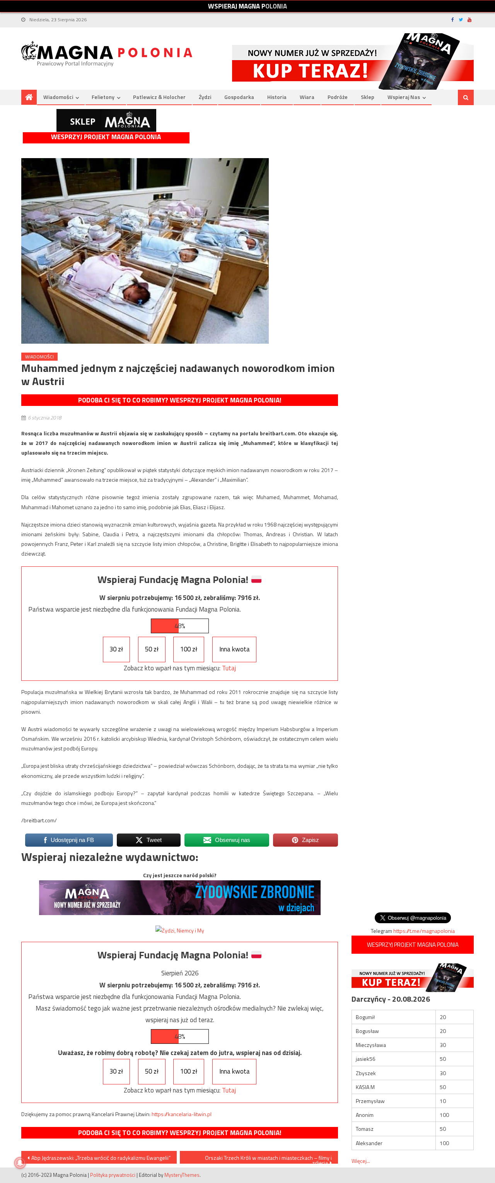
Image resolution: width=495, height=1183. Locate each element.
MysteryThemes (182, 1175)
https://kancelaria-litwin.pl (182, 1114)
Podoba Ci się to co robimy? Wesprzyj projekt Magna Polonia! (179, 400)
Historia (277, 97)
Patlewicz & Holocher (159, 97)
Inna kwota (234, 649)
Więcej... (361, 1161)
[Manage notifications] (20, 1163)
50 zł (152, 649)
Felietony (103, 97)
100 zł (188, 649)
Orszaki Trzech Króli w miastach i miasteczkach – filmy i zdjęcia (268, 1159)
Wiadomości (58, 97)
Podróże (338, 97)
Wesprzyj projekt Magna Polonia (106, 137)
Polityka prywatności (112, 1175)
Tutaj (229, 668)
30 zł (116, 649)
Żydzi (205, 97)
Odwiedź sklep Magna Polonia (106, 120)
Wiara (307, 97)
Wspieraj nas (403, 97)
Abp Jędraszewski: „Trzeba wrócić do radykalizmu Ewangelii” (101, 1158)
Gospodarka (239, 97)
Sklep (367, 97)
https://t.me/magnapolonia (424, 931)
